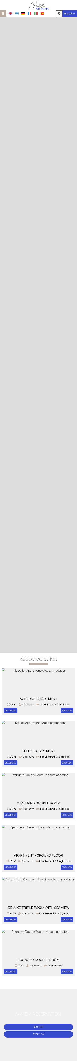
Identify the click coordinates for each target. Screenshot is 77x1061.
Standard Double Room (38, 803)
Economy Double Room (38, 959)
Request (38, 1027)
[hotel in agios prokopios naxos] (38, 5)
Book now (69, 13)
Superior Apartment (38, 698)
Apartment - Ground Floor (38, 855)
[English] (10, 13)
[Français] (29, 13)
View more (10, 710)
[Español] (42, 13)
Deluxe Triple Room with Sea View (38, 907)
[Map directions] (59, 13)
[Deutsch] (23, 13)
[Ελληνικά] (16, 13)
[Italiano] (35, 13)
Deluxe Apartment (38, 751)
